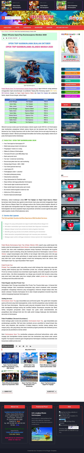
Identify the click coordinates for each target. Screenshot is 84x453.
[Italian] (69, 35)
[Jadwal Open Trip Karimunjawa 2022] (29, 358)
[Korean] (77, 35)
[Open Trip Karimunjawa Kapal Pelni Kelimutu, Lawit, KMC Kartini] (10, 358)
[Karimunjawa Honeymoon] (70, 86)
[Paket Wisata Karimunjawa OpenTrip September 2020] (10, 376)
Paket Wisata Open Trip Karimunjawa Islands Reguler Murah (20, 88)
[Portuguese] (74, 35)
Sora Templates (38, 450)
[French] (63, 35)
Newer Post (8, 391)
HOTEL (17, 27)
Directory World (63, 428)
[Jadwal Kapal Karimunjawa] (70, 74)
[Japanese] (75, 35)
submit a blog (61, 421)
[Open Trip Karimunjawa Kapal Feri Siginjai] (48, 376)
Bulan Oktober (25, 247)
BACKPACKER (38, 27)
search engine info (64, 417)
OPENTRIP (49, 27)
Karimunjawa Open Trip (9, 301)
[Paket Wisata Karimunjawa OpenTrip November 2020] (48, 358)
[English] (62, 35)
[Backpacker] (70, 89)
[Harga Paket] (70, 70)
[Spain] (67, 35)
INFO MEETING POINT (62, 27)
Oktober (10, 38)
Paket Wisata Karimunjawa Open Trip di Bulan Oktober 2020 (20, 245)
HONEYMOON (27, 27)
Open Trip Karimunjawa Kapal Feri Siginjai (48, 383)
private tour (44, 276)
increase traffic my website (67, 430)
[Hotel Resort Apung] (70, 82)
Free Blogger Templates (50, 450)
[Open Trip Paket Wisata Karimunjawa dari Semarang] (29, 376)
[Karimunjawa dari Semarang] (70, 78)
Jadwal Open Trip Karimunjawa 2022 (29, 365)
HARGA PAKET (7, 27)
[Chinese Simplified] (70, 37)
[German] (65, 35)
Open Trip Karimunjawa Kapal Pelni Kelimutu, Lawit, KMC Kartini (10, 366)
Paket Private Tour (7, 265)
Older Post (50, 391)
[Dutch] (70, 35)
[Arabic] (79, 35)
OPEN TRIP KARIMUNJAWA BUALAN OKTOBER (29, 43)
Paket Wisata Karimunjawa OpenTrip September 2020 (10, 383)
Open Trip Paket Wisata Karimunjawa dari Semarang (29, 384)
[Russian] (72, 35)
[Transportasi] (70, 93)
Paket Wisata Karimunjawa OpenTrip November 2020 (48, 365)
